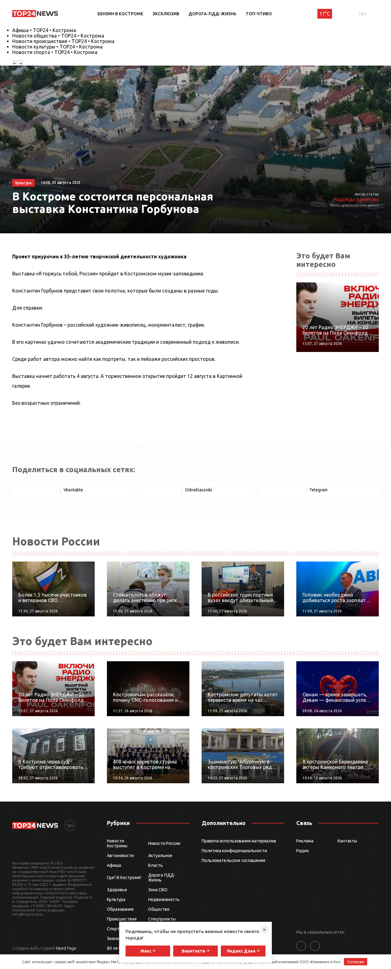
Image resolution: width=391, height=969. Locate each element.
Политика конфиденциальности (234, 850)
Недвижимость (164, 899)
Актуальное (160, 855)
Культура (116, 899)
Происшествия (122, 919)
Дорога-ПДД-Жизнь (212, 13)
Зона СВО (157, 889)
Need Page (66, 948)
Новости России (164, 843)
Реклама (304, 840)
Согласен (355, 962)
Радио (302, 850)
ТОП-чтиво (259, 13)
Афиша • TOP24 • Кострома (44, 30)
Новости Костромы (117, 843)
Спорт (113, 928)
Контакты (347, 840)
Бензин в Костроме (120, 13)
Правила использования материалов (239, 840)
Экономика (118, 938)
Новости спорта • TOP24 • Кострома (54, 52)
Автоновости (120, 855)
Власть (155, 865)
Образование (120, 909)
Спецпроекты (162, 919)
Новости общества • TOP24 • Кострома (58, 35)
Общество (159, 909)
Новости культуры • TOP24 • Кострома (57, 46)
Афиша (114, 865)
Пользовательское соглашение (233, 860)
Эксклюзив (165, 13)
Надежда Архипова (356, 199)
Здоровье (117, 889)
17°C (325, 13)
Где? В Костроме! (124, 877)
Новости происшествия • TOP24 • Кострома (63, 41)
